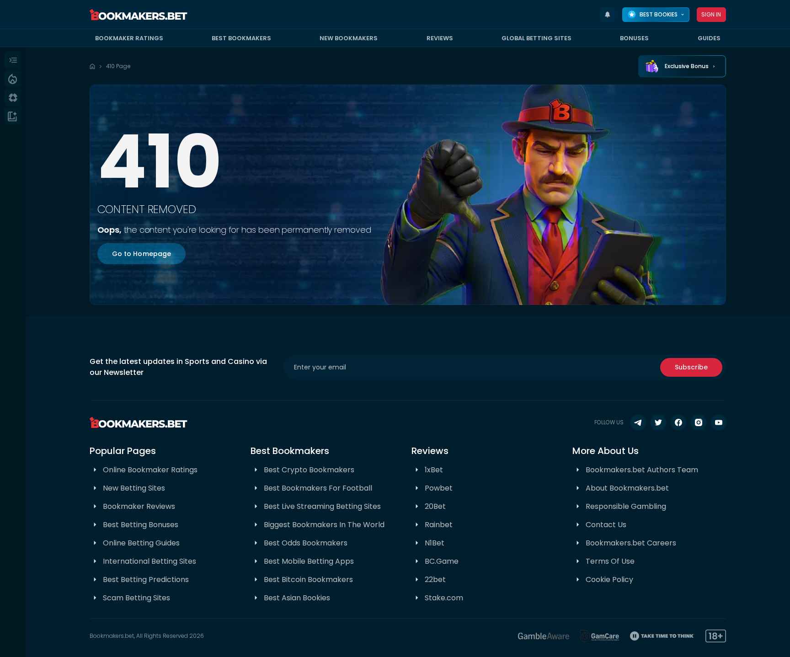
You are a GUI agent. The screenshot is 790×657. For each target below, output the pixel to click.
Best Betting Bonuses (140, 524)
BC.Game (442, 561)
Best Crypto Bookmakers (309, 470)
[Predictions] (13, 78)
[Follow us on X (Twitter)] (658, 422)
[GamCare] (599, 636)
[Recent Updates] (607, 14)
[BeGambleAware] (543, 636)
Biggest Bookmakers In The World (324, 524)
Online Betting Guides (141, 543)
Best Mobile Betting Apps (309, 561)
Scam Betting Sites (136, 598)
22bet (435, 579)
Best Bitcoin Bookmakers (308, 579)
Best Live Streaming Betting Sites (322, 506)
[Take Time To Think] (662, 636)
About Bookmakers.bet (627, 488)
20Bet (435, 506)
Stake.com (444, 598)
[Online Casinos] (13, 97)
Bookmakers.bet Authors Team (642, 470)
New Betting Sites (134, 488)
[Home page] (92, 66)
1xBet (434, 470)
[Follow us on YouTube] (718, 422)
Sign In (711, 14)
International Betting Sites (149, 561)
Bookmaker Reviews (139, 506)
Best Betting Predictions (146, 579)
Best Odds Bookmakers (305, 543)
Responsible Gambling (626, 506)
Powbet (439, 488)
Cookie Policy (609, 579)
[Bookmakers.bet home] (138, 15)
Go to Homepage (141, 253)
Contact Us (606, 524)
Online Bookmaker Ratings (150, 470)
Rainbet (439, 524)
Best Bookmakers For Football (318, 488)
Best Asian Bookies (297, 598)
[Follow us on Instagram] (698, 422)
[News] (13, 116)
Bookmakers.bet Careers (631, 543)
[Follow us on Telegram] (638, 422)
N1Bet (434, 543)
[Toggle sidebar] (13, 60)
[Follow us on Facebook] (678, 422)
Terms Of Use (610, 561)
